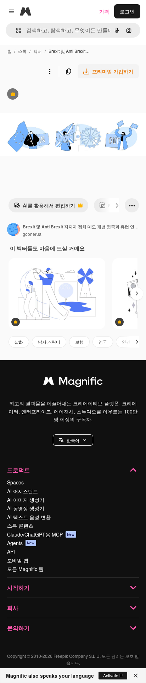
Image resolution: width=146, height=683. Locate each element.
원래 (40, 95)
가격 (104, 11)
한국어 (73, 440)
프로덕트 (18, 470)
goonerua (32, 234)
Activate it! (113, 675)
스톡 (22, 51)
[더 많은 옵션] (50, 71)
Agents (21, 542)
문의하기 (18, 628)
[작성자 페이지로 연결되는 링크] (13, 230)
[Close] (135, 675)
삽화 (19, 342)
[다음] (117, 205)
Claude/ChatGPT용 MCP (41, 534)
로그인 (127, 11)
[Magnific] (73, 382)
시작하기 (18, 587)
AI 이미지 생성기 (25, 499)
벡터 (37, 51)
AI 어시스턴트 (22, 491)
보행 (79, 342)
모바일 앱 (17, 560)
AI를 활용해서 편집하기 (44, 207)
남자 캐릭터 (49, 342)
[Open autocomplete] (16, 30)
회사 (12, 608)
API (11, 551)
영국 (103, 342)
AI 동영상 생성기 (25, 508)
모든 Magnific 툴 (25, 568)
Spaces (15, 482)
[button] (73, 440)
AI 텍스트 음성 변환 (29, 517)
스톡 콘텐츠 (20, 525)
